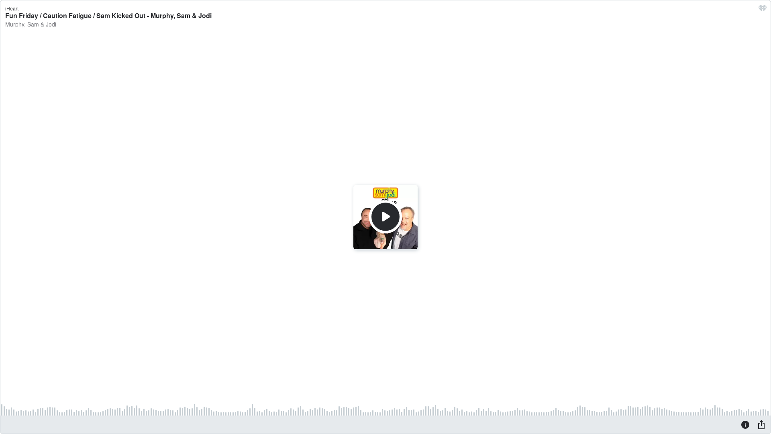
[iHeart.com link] (763, 10)
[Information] (745, 424)
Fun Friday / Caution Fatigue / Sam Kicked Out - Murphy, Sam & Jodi (108, 15)
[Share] (761, 424)
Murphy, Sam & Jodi (30, 24)
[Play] (385, 217)
